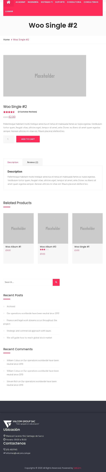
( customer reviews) (27, 111)
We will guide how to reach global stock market (29, 338)
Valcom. (77, 468)
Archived (11, 306)
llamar (9, 11)
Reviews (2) (32, 162)
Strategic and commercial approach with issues (29, 331)
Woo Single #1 (81, 246)
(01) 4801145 (11, 450)
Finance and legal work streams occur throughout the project (30, 322)
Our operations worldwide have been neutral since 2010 (33, 313)
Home (6, 40)
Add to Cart (18, 228)
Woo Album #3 (48, 246)
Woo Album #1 (13, 246)
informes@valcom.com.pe (18, 453)
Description (13, 162)
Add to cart (28, 139)
